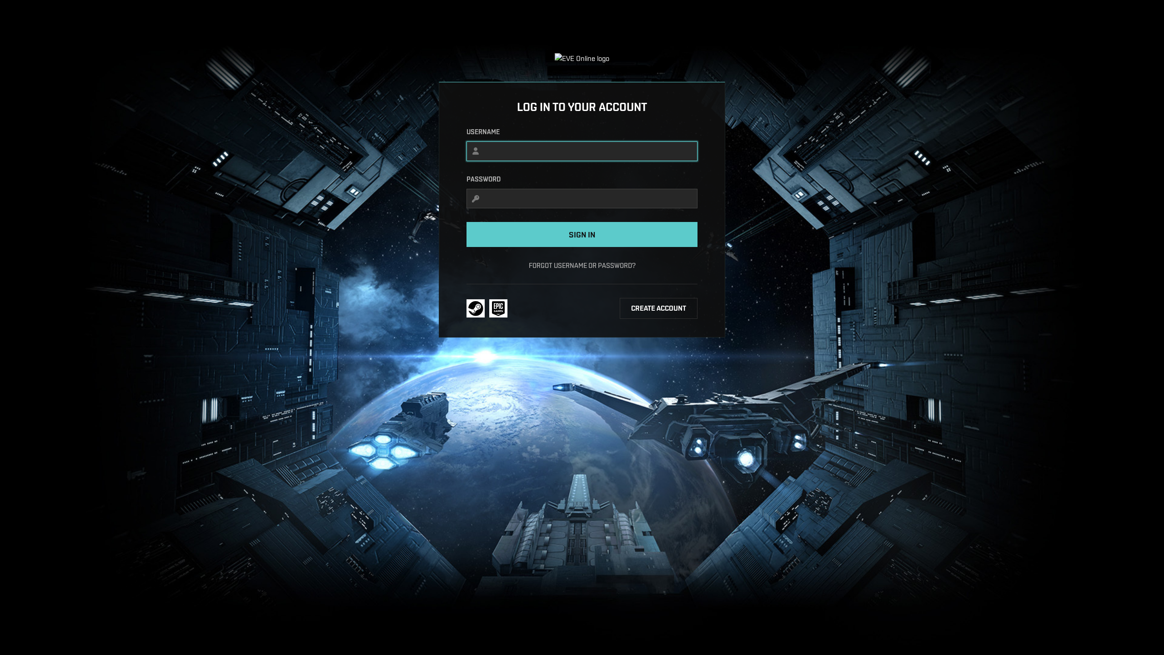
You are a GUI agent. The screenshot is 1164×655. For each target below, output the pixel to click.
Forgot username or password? (582, 265)
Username (483, 132)
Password (484, 179)
